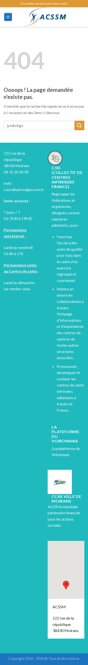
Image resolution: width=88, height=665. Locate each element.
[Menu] (8, 17)
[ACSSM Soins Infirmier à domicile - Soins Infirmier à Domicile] (44, 17)
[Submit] (79, 125)
